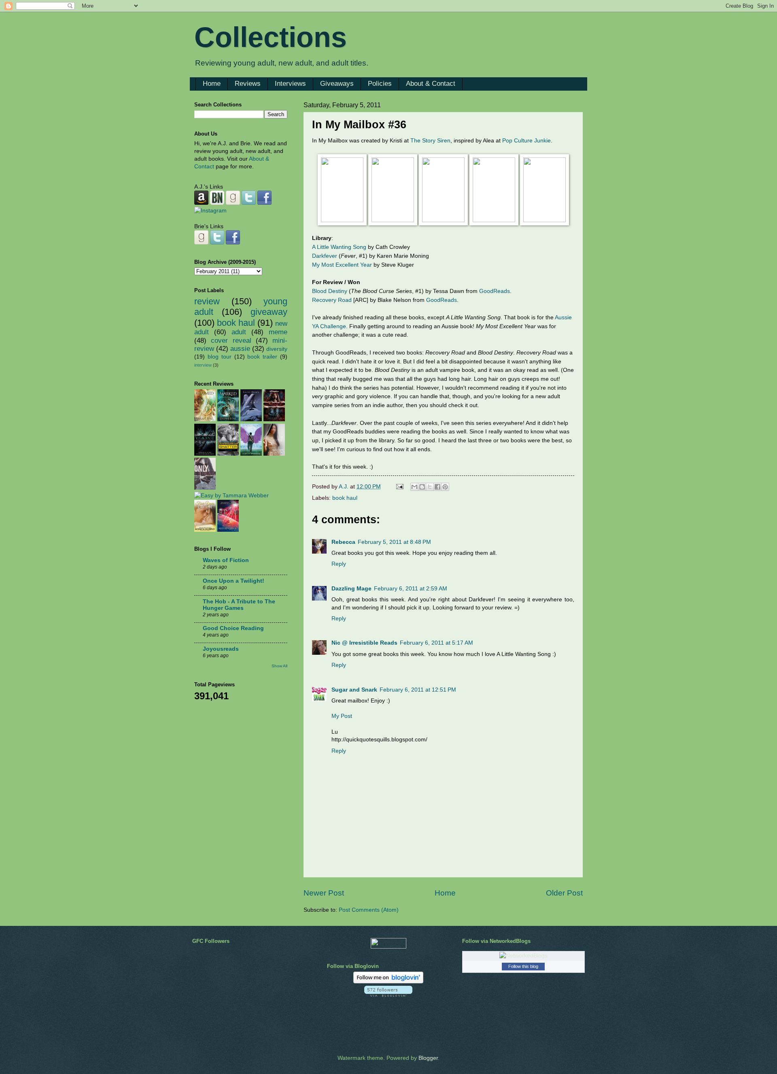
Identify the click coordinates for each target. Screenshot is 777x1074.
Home (212, 83)
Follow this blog (523, 966)
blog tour (219, 357)
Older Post (564, 893)
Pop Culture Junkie (526, 140)
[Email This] (414, 487)
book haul (344, 498)
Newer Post (324, 893)
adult (238, 332)
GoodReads (494, 291)
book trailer (262, 357)
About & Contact (430, 83)
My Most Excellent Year (342, 264)
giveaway (269, 312)
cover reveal (231, 340)
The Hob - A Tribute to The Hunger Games (239, 605)
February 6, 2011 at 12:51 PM (418, 690)
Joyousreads (221, 649)
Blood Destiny (329, 291)
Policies (380, 83)
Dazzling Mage (351, 589)
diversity (276, 349)
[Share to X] (430, 487)
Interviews (290, 83)
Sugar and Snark (354, 690)
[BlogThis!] (422, 487)
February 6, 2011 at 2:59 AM (410, 589)
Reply (338, 564)
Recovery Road (332, 300)
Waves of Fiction (226, 560)
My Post (341, 716)
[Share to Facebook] (437, 487)
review (207, 301)
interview (203, 365)
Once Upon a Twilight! (233, 581)
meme (278, 332)
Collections (270, 37)
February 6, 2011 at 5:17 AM (436, 643)
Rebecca (343, 542)
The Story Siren (430, 140)
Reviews (248, 83)
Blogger (428, 1058)
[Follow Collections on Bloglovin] (388, 981)
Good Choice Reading (233, 628)
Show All (279, 666)
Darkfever (324, 256)
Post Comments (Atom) (369, 910)
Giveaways (337, 83)
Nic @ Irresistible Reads (364, 643)
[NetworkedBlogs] (523, 956)
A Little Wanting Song (339, 247)
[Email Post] (399, 487)
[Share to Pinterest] (445, 487)
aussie (240, 348)
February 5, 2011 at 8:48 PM (394, 542)
